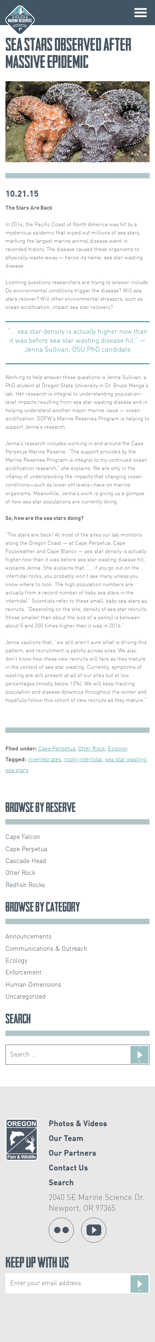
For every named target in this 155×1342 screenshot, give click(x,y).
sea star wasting (125, 760)
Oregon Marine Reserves (20, 20)
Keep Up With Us (37, 1264)
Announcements (28, 937)
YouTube (93, 1230)
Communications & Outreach (46, 949)
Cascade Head (25, 861)
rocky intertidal (83, 760)
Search (61, 1183)
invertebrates (44, 760)
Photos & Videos (78, 1124)
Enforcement (23, 972)
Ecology (118, 749)
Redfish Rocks (25, 885)
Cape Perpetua (56, 749)
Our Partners (72, 1154)
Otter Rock (91, 749)
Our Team (66, 1139)
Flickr (61, 1230)
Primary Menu (141, 13)
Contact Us (68, 1168)
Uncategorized (25, 997)
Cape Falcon (22, 837)
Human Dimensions (33, 985)
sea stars (16, 770)
